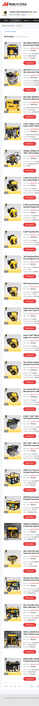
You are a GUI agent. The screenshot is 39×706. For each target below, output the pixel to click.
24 (11, 686)
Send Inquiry (30, 63)
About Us (26, 20)
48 (19, 686)
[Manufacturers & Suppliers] (14, 4)
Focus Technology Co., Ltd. (25, 698)
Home (6, 20)
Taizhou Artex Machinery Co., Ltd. (23, 12)
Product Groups (11, 31)
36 (15, 686)
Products (17, 20)
